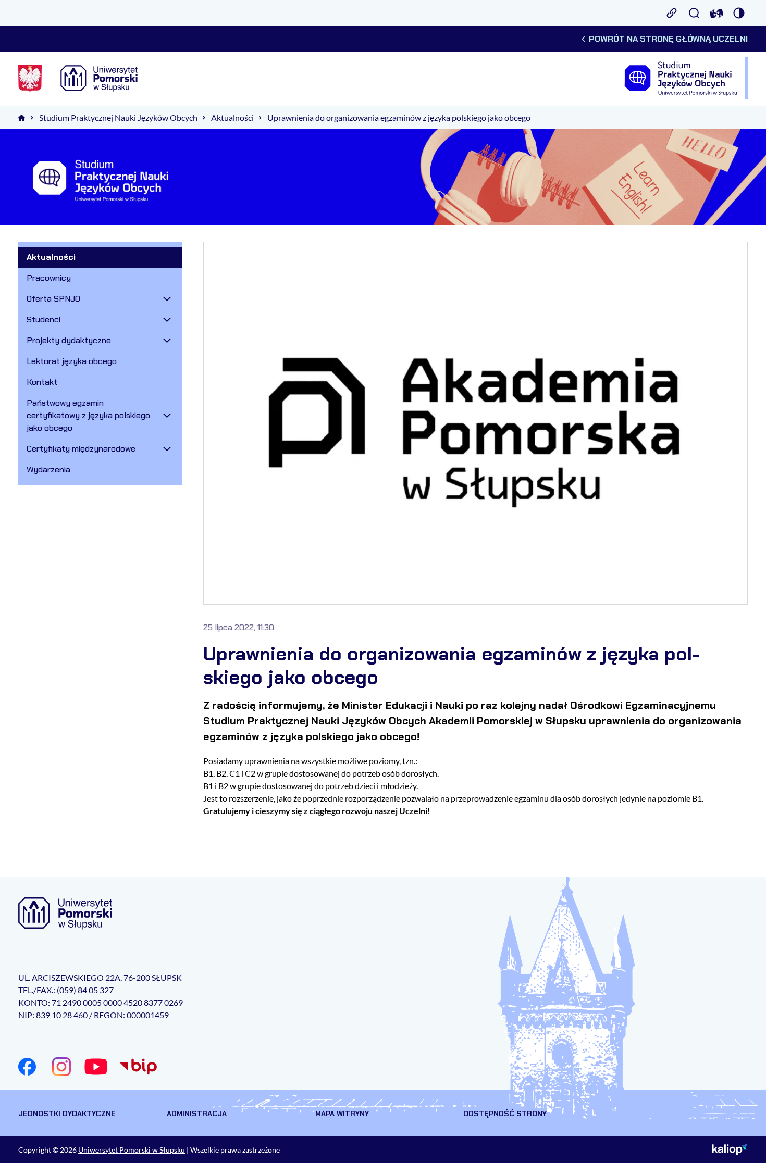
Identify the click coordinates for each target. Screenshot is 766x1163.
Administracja (197, 1113)
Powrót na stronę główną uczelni (668, 38)
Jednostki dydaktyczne (67, 1113)
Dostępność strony (505, 1113)
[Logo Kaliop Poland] (730, 1149)
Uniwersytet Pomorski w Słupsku (131, 1149)
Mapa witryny (342, 1113)
